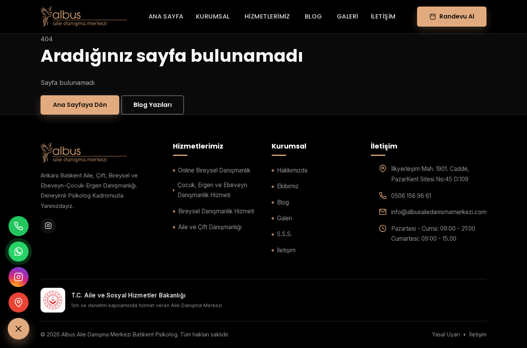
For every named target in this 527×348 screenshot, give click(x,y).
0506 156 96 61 (411, 195)
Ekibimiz (288, 186)
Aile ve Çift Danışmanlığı (210, 227)
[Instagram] (18, 277)
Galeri (347, 16)
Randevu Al (456, 16)
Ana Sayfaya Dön (80, 105)
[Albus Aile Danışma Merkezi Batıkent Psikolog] (84, 16)
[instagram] (48, 225)
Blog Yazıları (152, 105)
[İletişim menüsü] (18, 329)
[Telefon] (18, 226)
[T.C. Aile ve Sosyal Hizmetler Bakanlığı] (53, 300)
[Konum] (18, 302)
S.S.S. (284, 234)
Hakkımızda (292, 170)
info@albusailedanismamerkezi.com (438, 212)
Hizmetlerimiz (267, 16)
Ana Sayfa (166, 16)
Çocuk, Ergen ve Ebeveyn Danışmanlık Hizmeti (212, 190)
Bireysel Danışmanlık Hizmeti (216, 211)
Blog (313, 16)
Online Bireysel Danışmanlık (214, 170)
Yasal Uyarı (446, 334)
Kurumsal (213, 16)
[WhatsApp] (18, 252)
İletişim (383, 16)
